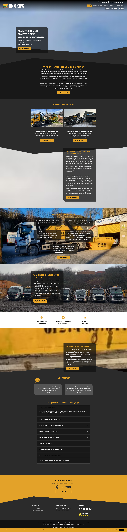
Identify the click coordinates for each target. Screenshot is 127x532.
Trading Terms (71, 527)
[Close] (125, 530)
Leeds (66, 70)
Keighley (76, 70)
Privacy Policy (50, 529)
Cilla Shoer (79, 392)
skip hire (84, 156)
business (76, 361)
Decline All (115, 529)
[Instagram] (87, 509)
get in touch (76, 86)
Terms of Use (55, 527)
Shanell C (48, 392)
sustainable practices (76, 356)
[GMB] (84, 509)
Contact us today (59, 252)
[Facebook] (80, 509)
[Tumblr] (90, 509)
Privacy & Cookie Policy (63, 527)
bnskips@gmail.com (38, 510)
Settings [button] (109, 529)
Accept (121, 529)
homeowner (68, 361)
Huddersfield (71, 70)
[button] (116, 2)
